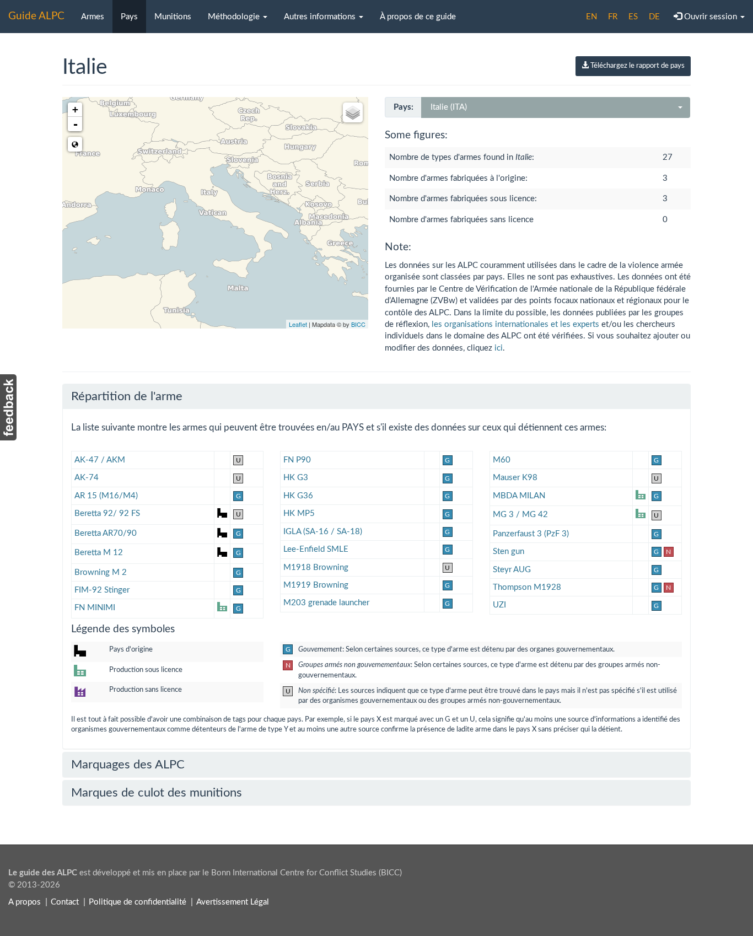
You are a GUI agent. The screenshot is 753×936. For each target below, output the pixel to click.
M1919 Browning (315, 585)
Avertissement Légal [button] (232, 902)
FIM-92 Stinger (102, 590)
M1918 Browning (315, 567)
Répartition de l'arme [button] (126, 396)
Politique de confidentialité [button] (137, 902)
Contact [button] (65, 902)
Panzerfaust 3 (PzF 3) (531, 534)
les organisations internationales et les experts (515, 324)
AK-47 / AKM (99, 460)
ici (498, 348)
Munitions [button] (172, 17)
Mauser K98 (515, 478)
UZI (499, 605)
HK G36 (298, 496)
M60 (501, 460)
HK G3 (295, 478)
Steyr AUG (512, 570)
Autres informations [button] (321, 17)
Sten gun (508, 551)
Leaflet (298, 324)
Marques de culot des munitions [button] (156, 793)
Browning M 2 (100, 572)
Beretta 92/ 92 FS (107, 513)
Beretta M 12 (98, 552)
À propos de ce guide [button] (418, 17)
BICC (358, 324)
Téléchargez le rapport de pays (637, 65)
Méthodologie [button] (235, 17)
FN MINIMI (94, 608)
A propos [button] (24, 902)
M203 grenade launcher (326, 603)
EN (591, 17)
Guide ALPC (36, 16)
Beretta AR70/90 (105, 533)
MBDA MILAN (519, 496)
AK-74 (86, 478)
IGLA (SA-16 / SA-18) (322, 532)
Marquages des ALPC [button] (128, 765)
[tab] (376, 396)
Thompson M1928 (527, 587)
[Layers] (353, 112)
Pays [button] (129, 17)
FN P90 (297, 460)
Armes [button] (92, 17)
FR (612, 17)
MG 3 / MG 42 (520, 514)
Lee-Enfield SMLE (315, 549)
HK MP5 (299, 513)
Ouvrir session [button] (710, 17)
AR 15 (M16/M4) (106, 496)
